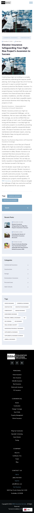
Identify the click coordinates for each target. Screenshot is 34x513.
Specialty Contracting (17, 434)
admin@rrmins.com (17, 484)
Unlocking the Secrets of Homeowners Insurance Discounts (18, 236)
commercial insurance (14, 196)
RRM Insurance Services (19, 504)
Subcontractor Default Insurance (14, 328)
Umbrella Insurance (10, 339)
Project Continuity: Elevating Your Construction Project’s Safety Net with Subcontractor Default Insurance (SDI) (20, 246)
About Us (17, 453)
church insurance (9, 303)
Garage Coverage (17, 409)
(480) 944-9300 (17, 478)
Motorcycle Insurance (17, 387)
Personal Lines (8, 282)
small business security (11, 325)
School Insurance (17, 418)
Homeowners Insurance (11, 278)
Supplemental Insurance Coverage (14, 335)
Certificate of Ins (17, 456)
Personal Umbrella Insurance (12, 318)
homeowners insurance (11, 314)
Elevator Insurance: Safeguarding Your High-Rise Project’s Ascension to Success (20, 226)
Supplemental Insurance (11, 332)
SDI (24, 318)
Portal (17, 459)
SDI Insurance (18, 321)
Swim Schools (8, 287)
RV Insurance (17, 390)
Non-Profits (17, 412)
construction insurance (10, 200)
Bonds (17, 403)
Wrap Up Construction (17, 431)
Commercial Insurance (10, 37)
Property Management (17, 415)
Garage (6, 274)
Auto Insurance (17, 378)
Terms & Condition (14, 509)
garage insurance (20, 310)
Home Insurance (17, 375)
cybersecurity (8, 310)
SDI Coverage (8, 321)
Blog (17, 462)
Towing (17, 440)
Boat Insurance (17, 384)
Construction (25, 37)
